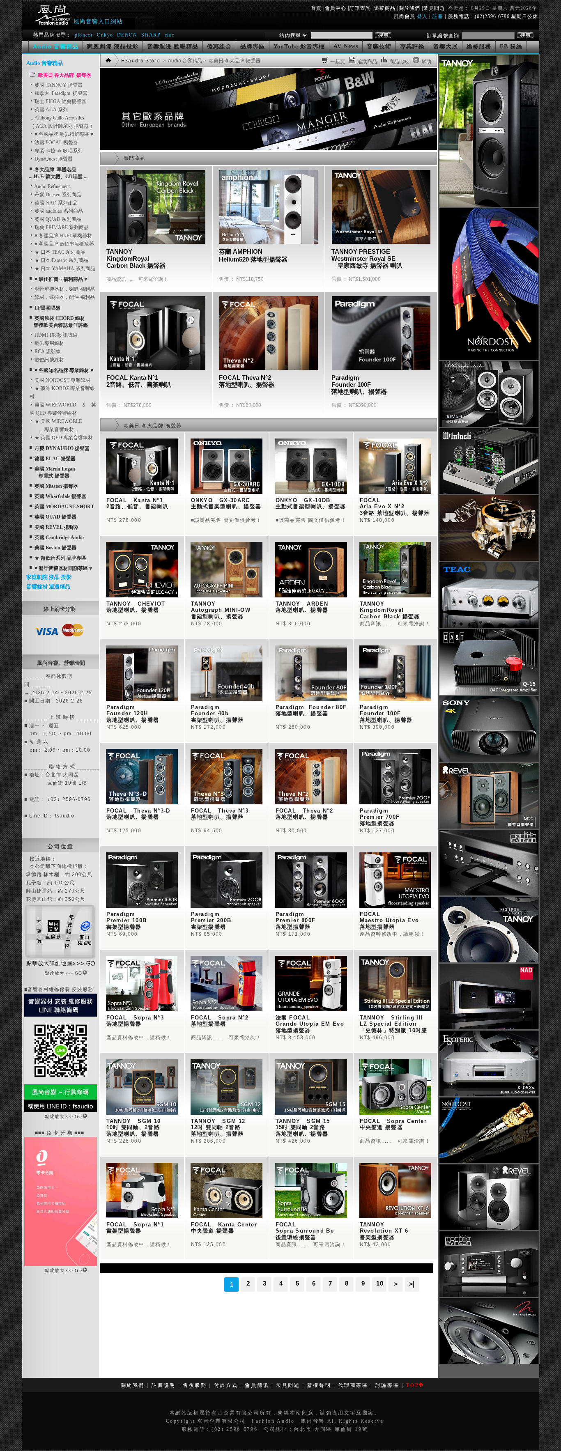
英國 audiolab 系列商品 (58, 211)
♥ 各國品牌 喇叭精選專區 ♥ (63, 134)
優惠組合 (219, 47)
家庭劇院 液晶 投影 (48, 577)
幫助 (426, 61)
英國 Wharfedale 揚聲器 (60, 496)
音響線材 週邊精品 (48, 586)
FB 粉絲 (511, 47)
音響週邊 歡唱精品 (172, 47)
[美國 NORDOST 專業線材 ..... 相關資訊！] (488, 358)
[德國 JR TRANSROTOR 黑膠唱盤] (488, 559)
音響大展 (445, 47)
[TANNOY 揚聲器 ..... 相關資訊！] (488, 205)
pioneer (84, 35)
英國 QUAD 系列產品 (57, 219)
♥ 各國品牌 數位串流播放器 (63, 244)
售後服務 (195, 1385)
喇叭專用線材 (48, 343)
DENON (128, 35)
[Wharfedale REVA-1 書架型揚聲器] (488, 425)
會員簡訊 (257, 1385)
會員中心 (335, 8)
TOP (412, 1385)
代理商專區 (353, 1385)
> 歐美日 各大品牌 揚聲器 (231, 61)
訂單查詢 (360, 8)
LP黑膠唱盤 (47, 308)
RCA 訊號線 (47, 351)
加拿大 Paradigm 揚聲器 (60, 93)
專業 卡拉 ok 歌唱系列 (58, 151)
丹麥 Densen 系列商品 (57, 194)
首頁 (316, 8)
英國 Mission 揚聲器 (56, 486)
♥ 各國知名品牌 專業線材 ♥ (63, 370)
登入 (422, 16)
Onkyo (105, 35)
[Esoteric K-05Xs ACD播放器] (488, 1094)
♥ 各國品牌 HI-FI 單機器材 (62, 236)
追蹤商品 (384, 8)
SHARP (151, 35)
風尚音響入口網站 (98, 21)
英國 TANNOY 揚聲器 (58, 85)
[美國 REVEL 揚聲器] (488, 827)
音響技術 (379, 47)
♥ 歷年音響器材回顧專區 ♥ (63, 568)
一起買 (337, 61)
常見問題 (434, 8)
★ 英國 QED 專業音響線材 (63, 438)
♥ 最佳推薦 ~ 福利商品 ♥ (60, 279)
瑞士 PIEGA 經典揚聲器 (59, 101)
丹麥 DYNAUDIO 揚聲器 (62, 448)
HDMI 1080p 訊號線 (55, 335)
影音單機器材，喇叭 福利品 (64, 289)
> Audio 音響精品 (181, 61)
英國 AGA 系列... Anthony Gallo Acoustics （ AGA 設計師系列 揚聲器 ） (62, 118)
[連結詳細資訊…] (60, 967)
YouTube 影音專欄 (299, 47)
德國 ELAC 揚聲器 (55, 458)
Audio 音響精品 (44, 63)
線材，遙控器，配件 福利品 (64, 297)
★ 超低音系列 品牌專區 (60, 558)
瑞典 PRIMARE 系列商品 (61, 227)
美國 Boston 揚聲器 (55, 548)
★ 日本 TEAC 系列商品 (59, 252)
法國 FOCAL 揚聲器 (55, 142)
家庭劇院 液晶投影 (112, 47)
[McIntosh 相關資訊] (488, 492)
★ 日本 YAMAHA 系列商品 (64, 268)
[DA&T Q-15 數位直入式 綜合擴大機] (488, 693)
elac (169, 35)
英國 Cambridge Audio (59, 537)
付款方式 (226, 1385)
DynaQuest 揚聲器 (53, 159)
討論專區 (387, 1385)
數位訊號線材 (48, 360)
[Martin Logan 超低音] (488, 1362)
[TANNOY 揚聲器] (488, 961)
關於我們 (409, 8)
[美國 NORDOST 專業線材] (488, 1161)
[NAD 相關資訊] (488, 1028)
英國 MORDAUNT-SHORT (64, 507)
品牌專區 (252, 47)
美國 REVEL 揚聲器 (56, 527)
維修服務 (479, 47)
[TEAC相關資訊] (488, 626)
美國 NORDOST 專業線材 (61, 380)
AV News (345, 46)
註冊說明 (164, 1385)
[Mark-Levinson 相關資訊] (488, 894)
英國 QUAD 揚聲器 (55, 517)
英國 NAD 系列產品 (55, 203)
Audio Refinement (51, 186)
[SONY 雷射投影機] (488, 760)
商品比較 (399, 61)
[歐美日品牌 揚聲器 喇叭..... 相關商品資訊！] (268, 148)
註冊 (437, 16)
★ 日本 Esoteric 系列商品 (60, 260)
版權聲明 (319, 1385)
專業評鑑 (412, 47)
